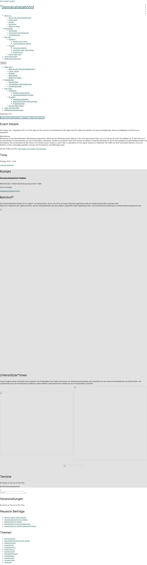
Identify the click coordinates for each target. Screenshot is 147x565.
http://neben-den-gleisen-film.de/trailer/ (32, 149)
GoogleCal (10, 165)
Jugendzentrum (9, 547)
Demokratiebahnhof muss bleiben (16, 520)
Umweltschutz (9, 558)
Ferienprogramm (10, 543)
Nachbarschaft (9, 551)
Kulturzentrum (9, 549)
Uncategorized (9, 560)
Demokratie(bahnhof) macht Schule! (17, 541)
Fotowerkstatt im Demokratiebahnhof (17, 524)
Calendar (3, 165)
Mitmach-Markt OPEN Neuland (15, 517)
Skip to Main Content (7, 1)
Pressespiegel (9, 556)
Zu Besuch (8, 562)
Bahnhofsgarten (9, 539)
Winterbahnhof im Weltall (13, 522)
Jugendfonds (9, 545)
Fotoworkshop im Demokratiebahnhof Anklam (20, 526)
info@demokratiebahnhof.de (10, 191)
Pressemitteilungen (11, 554)
